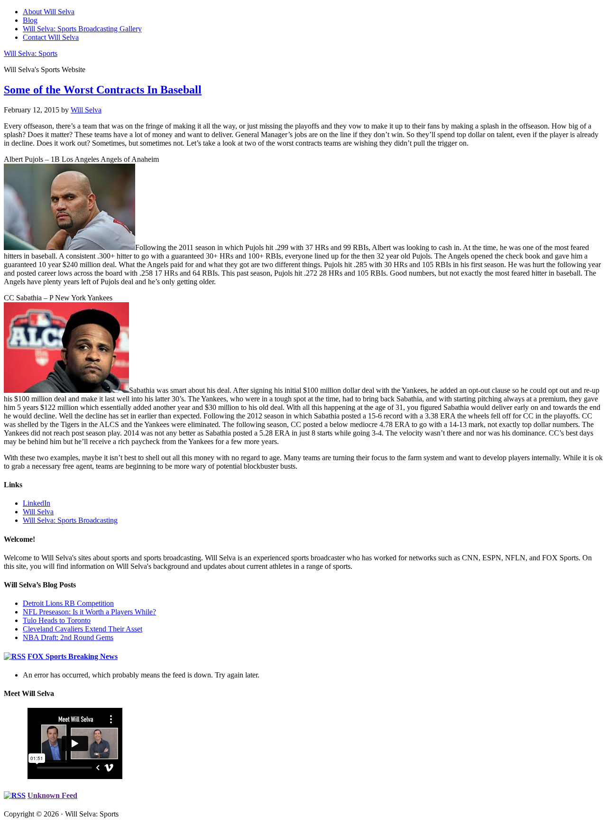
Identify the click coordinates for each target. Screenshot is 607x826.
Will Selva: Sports (30, 53)
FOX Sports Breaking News (73, 656)
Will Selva (38, 512)
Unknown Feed (52, 795)
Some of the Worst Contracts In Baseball (103, 90)
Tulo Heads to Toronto (57, 620)
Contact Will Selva (51, 37)
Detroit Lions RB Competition (68, 603)
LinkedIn (36, 503)
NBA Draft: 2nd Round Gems (68, 637)
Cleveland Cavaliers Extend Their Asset (82, 629)
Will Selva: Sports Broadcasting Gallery (82, 29)
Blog (30, 20)
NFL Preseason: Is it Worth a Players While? (89, 612)
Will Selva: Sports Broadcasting (70, 520)
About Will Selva (48, 12)
